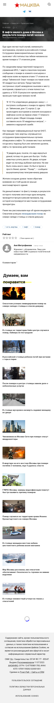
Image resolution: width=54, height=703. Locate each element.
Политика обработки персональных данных (27, 688)
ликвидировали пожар (32, 214)
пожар (37, 227)
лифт (26, 227)
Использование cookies (27, 696)
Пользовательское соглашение (27, 680)
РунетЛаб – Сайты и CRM (32, 672)
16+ (11, 659)
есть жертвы (11, 227)
